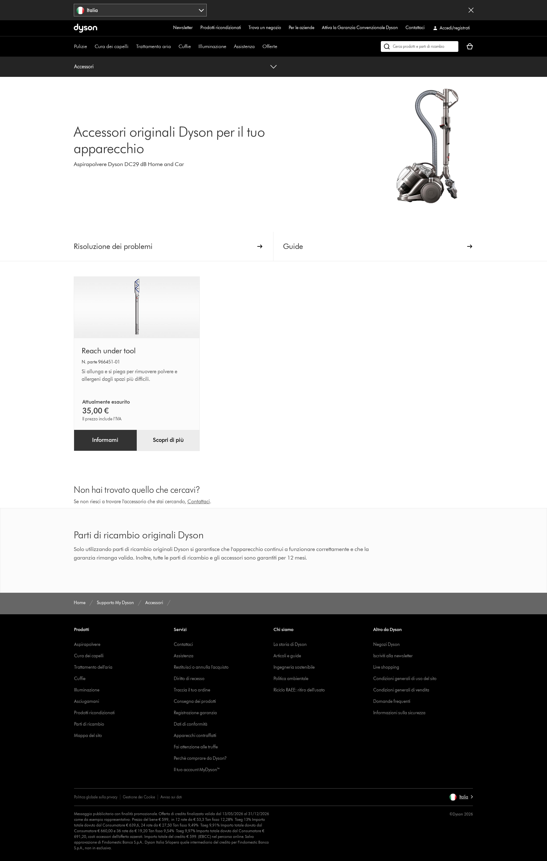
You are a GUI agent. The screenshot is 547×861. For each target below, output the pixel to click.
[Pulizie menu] (90, 46)
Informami (105, 440)
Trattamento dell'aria (93, 667)
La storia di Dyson (290, 644)
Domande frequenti (391, 701)
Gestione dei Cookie (139, 797)
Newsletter (183, 27)
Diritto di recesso (189, 678)
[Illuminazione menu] (229, 46)
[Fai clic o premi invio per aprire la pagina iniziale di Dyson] (85, 28)
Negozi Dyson (386, 644)
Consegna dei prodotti (195, 701)
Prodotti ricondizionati (220, 27)
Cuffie (185, 46)
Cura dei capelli (112, 46)
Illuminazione (212, 46)
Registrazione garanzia (195, 712)
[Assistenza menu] (258, 46)
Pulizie (80, 46)
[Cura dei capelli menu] (132, 46)
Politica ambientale (291, 678)
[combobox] (140, 10)
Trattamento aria (153, 46)
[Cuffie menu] (194, 46)
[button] (461, 797)
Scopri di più (168, 440)
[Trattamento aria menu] (174, 46)
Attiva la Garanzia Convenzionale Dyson (360, 27)
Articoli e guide (287, 656)
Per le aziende (301, 27)
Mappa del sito (88, 735)
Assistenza (244, 46)
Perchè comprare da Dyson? (200, 758)
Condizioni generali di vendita (401, 690)
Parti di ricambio (89, 724)
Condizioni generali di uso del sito (405, 678)
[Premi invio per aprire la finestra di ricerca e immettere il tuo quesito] (419, 46)
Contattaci (415, 27)
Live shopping (386, 667)
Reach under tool (109, 350)
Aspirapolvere (87, 644)
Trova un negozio (264, 27)
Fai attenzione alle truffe (196, 747)
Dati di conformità (190, 724)
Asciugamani (86, 701)
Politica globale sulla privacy (95, 797)
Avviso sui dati (171, 797)
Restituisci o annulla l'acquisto (201, 667)
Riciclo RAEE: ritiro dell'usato (299, 690)
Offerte (269, 46)
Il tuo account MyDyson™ (197, 769)
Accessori (84, 67)
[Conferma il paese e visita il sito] (471, 10)
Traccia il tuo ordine (192, 690)
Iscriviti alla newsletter (393, 656)
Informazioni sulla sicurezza (399, 712)
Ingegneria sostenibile (294, 667)
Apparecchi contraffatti (195, 735)
